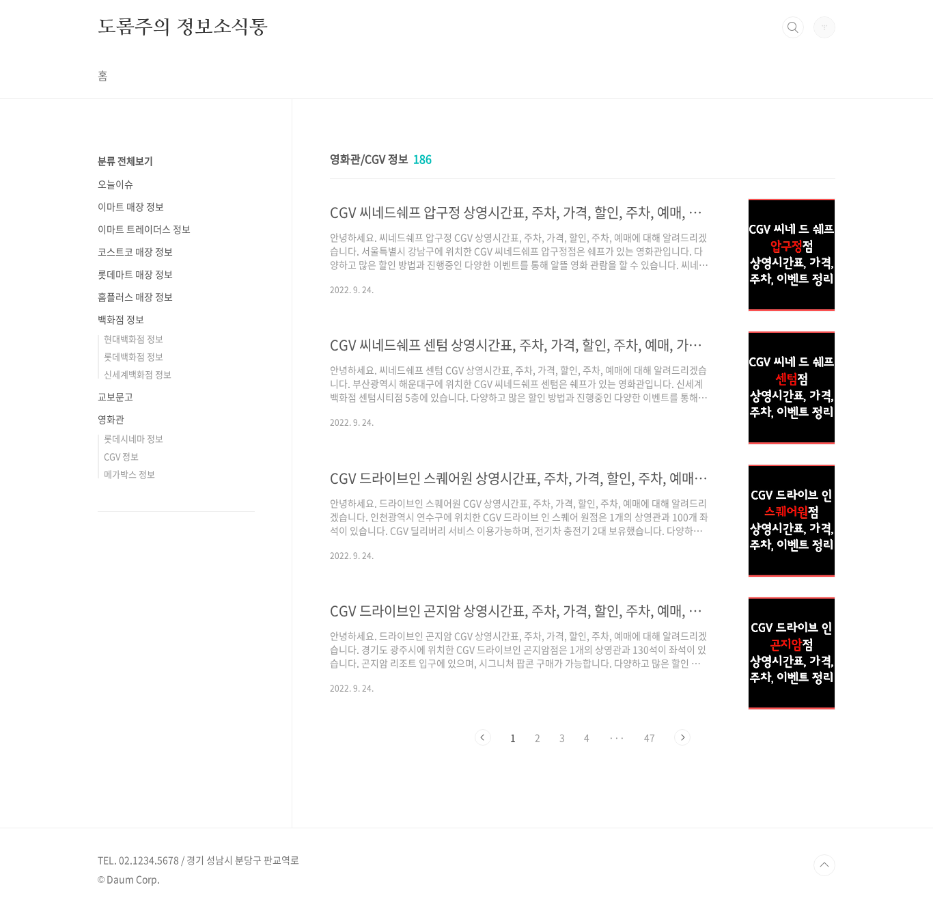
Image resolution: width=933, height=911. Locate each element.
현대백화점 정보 (133, 338)
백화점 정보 (121, 319)
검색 (793, 27)
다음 (682, 737)
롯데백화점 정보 (133, 356)
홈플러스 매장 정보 (135, 296)
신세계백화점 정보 (137, 374)
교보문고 (115, 396)
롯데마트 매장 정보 (135, 274)
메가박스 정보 (129, 473)
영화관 (111, 419)
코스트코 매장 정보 (135, 251)
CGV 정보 (121, 456)
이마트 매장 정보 (131, 206)
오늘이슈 (115, 184)
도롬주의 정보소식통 (183, 27)
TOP (824, 865)
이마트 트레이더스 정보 (144, 229)
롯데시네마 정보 (133, 438)
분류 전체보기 (125, 160)
